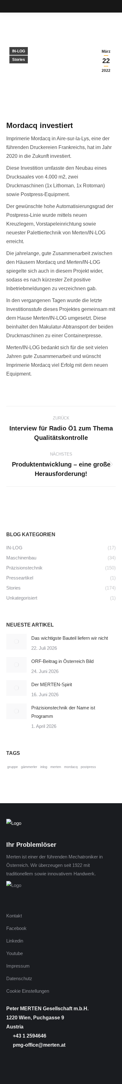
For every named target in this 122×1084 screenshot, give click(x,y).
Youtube (14, 953)
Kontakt (14, 915)
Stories (18, 59)
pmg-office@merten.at (38, 1045)
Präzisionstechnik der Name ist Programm (63, 712)
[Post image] (16, 641)
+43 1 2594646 (29, 1036)
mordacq (71, 767)
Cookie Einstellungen (27, 991)
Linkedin (14, 940)
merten (55, 767)
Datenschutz (19, 978)
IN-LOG (18, 51)
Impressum (18, 966)
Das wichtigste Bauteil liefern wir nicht (69, 638)
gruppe (12, 767)
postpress (88, 767)
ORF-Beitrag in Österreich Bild (62, 661)
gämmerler (29, 767)
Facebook (16, 928)
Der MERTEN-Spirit (51, 684)
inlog (43, 767)
